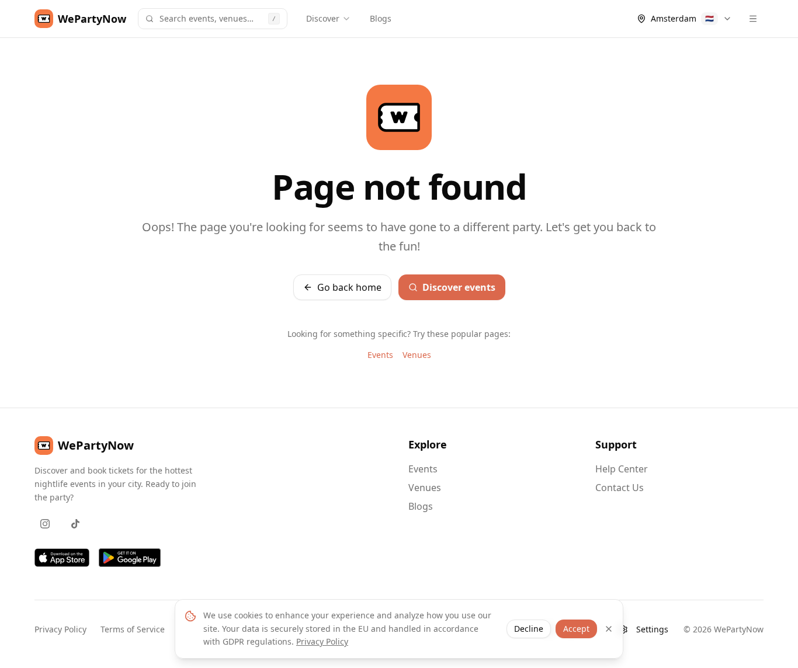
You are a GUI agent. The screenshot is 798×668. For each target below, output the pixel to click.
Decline (528, 628)
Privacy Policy (60, 629)
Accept (576, 628)
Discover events (458, 287)
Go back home (349, 287)
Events (380, 354)
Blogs (380, 18)
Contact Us (619, 487)
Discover (322, 18)
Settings (652, 629)
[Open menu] (753, 18)
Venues (417, 354)
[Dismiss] (609, 629)
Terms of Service (132, 629)
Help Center (621, 468)
